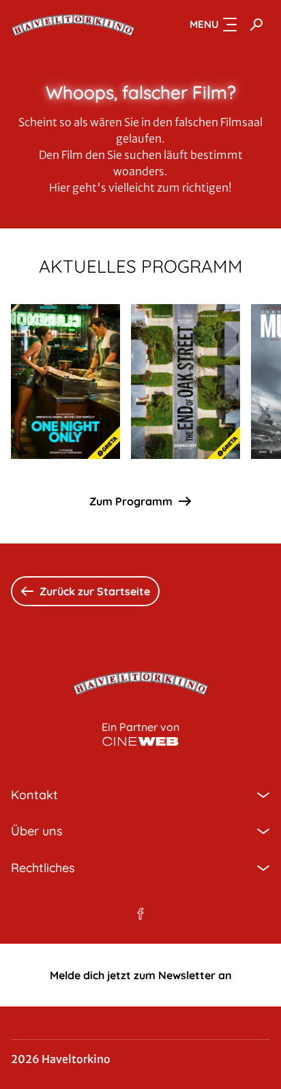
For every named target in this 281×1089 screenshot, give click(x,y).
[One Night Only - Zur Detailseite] (65, 381)
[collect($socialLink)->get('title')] (140, 913)
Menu (204, 24)
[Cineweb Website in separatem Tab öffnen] (140, 741)
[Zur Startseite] (73, 24)
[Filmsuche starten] (256, 24)
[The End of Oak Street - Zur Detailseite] (185, 381)
